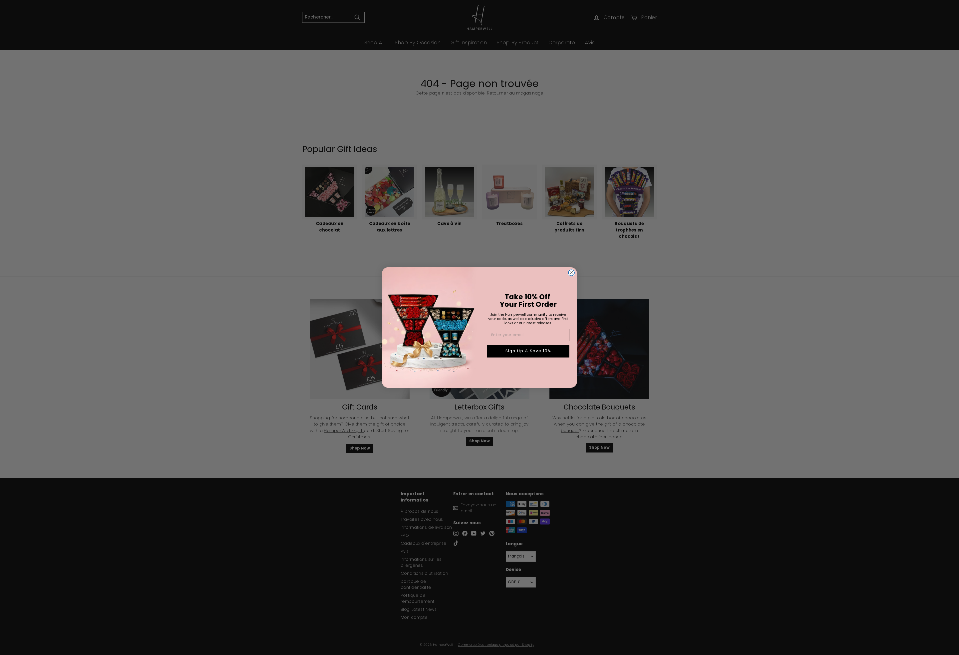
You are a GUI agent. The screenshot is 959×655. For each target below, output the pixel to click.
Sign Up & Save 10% (528, 351)
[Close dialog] (571, 273)
